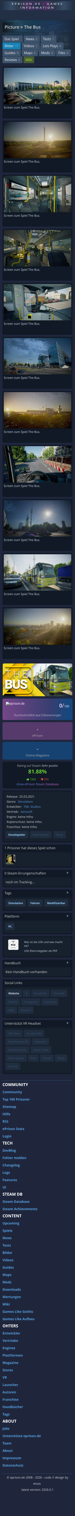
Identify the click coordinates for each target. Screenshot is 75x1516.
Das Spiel (12, 39)
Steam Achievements (20, 1209)
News (31, 39)
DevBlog (9, 1150)
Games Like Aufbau (18, 1319)
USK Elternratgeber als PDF (41, 951)
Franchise (10, 1399)
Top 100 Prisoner (16, 1099)
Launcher (10, 1384)
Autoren (9, 1392)
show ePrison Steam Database (37, 784)
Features (9, 1180)
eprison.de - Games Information (37, 5)
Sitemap (9, 1106)
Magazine (10, 1362)
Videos (30, 46)
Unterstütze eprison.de (21, 1436)
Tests (48, 39)
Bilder (11, 46)
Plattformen (12, 1355)
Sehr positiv (50, 766)
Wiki (29, 59)
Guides (11, 52)
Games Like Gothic (17, 1311)
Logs (6, 1172)
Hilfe (6, 1114)
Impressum (11, 1458)
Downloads (11, 1289)
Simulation (25, 802)
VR (4, 1377)
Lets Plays (52, 46)
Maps (29, 52)
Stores (7, 1370)
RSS (5, 1121)
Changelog (11, 1165)
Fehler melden (14, 1157)
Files (63, 52)
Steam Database (16, 1201)
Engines (8, 1348)
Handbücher (12, 1407)
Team (6, 1443)
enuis (37, 1484)
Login (6, 1136)
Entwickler (11, 1333)
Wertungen (11, 1297)
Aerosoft (26, 812)
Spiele (7, 1230)
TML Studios (32, 807)
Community (12, 1092)
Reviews (12, 59)
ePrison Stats (13, 1128)
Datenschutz (12, 1465)
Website (13, 993)
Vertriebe (10, 1340)
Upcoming (10, 1223)
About (7, 1450)
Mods (47, 52)
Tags (6, 1414)
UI (4, 1187)
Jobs (5, 1428)
